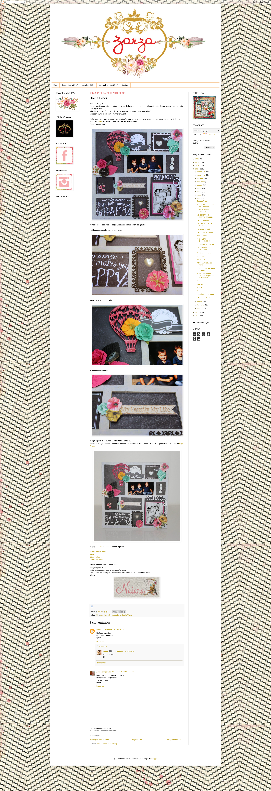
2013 (197, 312)
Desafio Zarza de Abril (205, 294)
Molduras (114, 615)
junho (199, 191)
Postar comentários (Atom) (106, 744)
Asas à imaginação (103, 672)
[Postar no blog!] (116, 611)
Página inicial (137, 740)
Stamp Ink (201, 256)
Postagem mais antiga (174, 740)
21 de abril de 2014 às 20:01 (123, 651)
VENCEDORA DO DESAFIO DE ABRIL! (205, 216)
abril (199, 198)
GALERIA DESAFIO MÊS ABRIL (205, 225)
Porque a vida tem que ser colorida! (205, 205)
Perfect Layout (202, 259)
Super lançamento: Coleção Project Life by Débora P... (205, 275)
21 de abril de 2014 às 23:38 (123, 672)
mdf (109, 615)
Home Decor (201, 236)
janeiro (200, 308)
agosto (200, 185)
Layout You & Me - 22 (205, 232)
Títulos (129, 615)
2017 (197, 159)
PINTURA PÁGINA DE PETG (204, 264)
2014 (197, 169)
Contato (125, 85)
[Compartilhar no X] (119, 611)
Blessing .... (201, 281)
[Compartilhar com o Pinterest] (124, 611)
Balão (92, 554)
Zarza (99, 122)
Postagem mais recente (99, 740)
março (200, 302)
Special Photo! (202, 201)
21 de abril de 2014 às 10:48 (112, 629)
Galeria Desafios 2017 (108, 85)
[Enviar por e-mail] (113, 611)
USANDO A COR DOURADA (203, 211)
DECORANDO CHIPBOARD (202, 249)
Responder (100, 641)
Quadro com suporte (98, 552)
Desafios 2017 (88, 85)
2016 (197, 162)
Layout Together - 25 (204, 220)
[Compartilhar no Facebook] (121, 611)
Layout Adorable (203, 297)
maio (199, 195)
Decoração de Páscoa (205, 244)
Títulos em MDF (96, 559)
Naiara (100, 612)
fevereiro (201, 305)
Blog (55, 85)
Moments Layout (203, 229)
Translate (211, 134)
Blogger (154, 759)
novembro (201, 175)
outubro (200, 178)
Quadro (124, 615)
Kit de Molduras (96, 557)
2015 (197, 165)
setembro (201, 182)
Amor (199, 291)
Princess (200, 287)
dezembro (201, 172)
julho (199, 188)
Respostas (103, 646)
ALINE (98, 629)
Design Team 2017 (70, 85)
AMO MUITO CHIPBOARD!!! (203, 240)
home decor (103, 615)
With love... (201, 284)
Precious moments (204, 253)
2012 (197, 316)
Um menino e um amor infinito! (206, 269)
